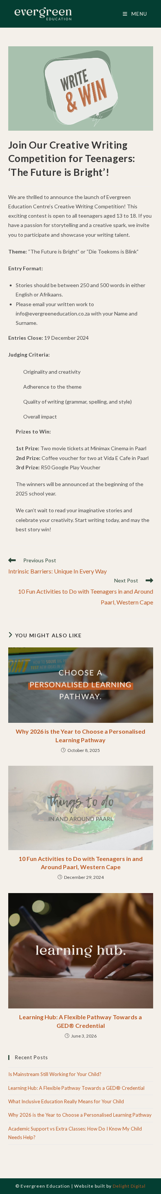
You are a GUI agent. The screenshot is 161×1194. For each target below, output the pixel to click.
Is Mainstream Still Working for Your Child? (54, 1074)
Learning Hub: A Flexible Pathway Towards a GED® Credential (80, 1021)
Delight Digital (129, 1186)
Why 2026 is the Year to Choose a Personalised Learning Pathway (80, 735)
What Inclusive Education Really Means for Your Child (66, 1101)
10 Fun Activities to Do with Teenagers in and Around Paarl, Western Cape (81, 862)
